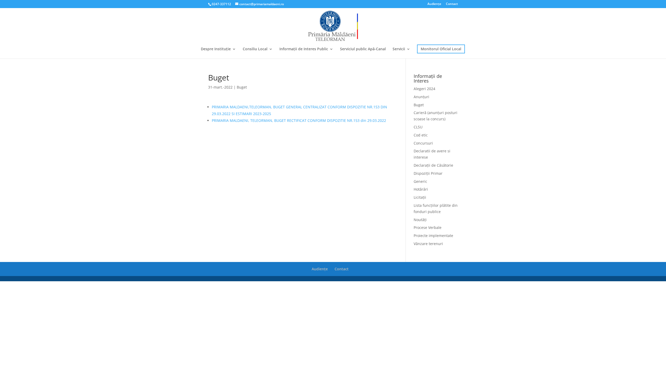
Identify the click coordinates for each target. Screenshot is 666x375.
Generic (420, 181)
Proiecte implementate (433, 235)
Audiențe (434, 4)
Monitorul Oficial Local (441, 48)
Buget (242, 87)
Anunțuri (421, 96)
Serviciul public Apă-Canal (363, 49)
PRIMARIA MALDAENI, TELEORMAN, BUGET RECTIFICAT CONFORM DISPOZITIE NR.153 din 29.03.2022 (299, 120)
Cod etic (421, 135)
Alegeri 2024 (424, 88)
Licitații (420, 197)
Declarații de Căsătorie (433, 165)
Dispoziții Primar (428, 173)
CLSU (418, 126)
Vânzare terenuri (428, 243)
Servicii (399, 49)
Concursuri (423, 143)
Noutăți (420, 219)
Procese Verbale (427, 227)
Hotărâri (421, 189)
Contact (452, 4)
